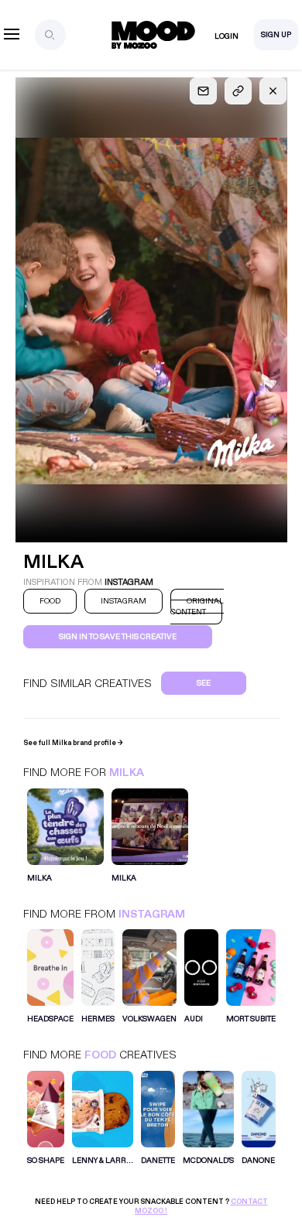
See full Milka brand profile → (73, 742)
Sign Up (276, 34)
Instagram (151, 914)
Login (226, 36)
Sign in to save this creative (118, 636)
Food (100, 1055)
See (204, 683)
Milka (126, 772)
